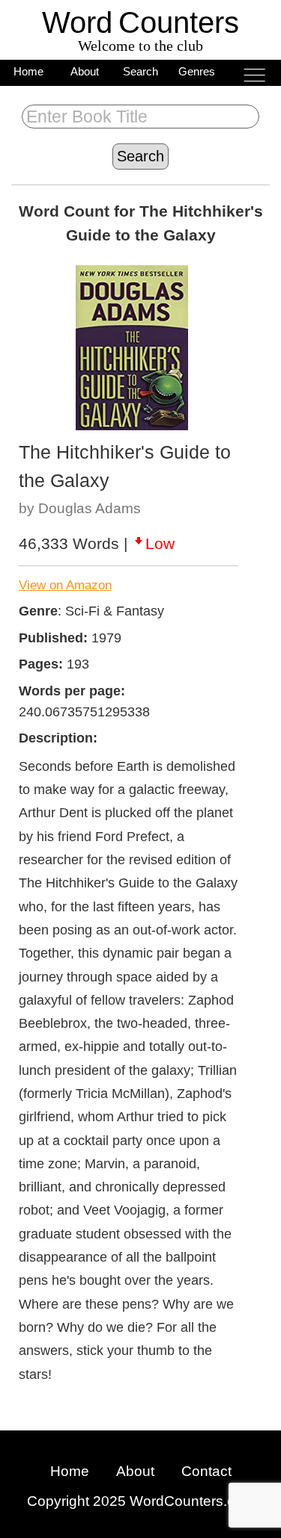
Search (140, 72)
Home (28, 72)
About (84, 72)
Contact (206, 1471)
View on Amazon (65, 585)
